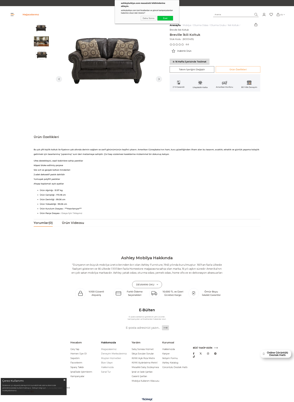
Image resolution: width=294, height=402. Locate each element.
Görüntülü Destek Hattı (174, 367)
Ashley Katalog (170, 362)
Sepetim (75, 358)
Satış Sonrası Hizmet (143, 349)
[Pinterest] (215, 353)
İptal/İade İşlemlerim (81, 371)
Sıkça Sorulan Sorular (143, 353)
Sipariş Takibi (77, 367)
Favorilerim (76, 362)
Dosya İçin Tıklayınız (71, 213)
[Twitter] (201, 353)
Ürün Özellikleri (238, 69)
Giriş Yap (74, 349)
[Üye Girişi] (264, 14)
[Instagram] (208, 353)
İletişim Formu (170, 358)
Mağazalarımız (31, 14)
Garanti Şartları (139, 376)
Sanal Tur (106, 371)
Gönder (165, 327)
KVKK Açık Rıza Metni (143, 358)
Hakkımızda (107, 367)
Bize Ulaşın (107, 362)
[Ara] (256, 14)
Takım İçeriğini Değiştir (192, 69)
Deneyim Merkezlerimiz (114, 353)
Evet (165, 18)
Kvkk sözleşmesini (54, 388)
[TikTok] (194, 356)
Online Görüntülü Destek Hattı (277, 354)
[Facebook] (193, 353)
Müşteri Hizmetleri (111, 358)
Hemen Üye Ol (78, 353)
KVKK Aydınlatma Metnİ (144, 362)
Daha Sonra (148, 18)
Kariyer (166, 353)
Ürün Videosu (73, 223)
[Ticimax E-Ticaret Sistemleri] (147, 399)
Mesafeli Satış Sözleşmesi (145, 367)
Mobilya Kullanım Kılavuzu (145, 381)
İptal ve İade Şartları (142, 371)
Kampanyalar (77, 376)
